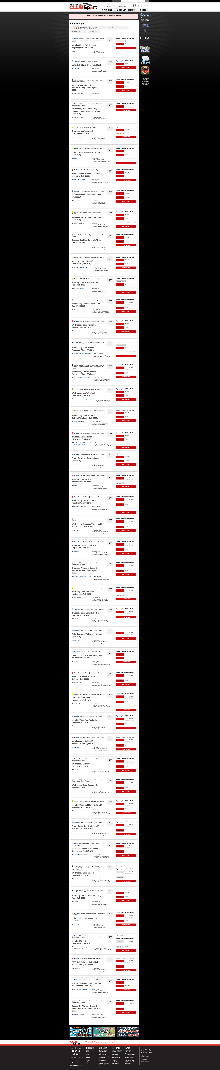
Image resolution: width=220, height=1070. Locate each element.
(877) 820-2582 (107, 6)
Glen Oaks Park (77, 947)
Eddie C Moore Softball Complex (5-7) (82, 267)
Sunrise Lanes (76, 200)
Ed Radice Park (76, 968)
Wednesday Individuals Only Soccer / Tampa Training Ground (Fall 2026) (86, 111)
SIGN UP (146, 5)
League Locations (116, 1057)
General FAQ (114, 1053)
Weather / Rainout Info (117, 1050)
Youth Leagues (102, 1058)
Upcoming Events (103, 1050)
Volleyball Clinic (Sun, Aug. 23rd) (86, 65)
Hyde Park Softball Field (78, 288)
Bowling (76, 191)
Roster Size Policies (116, 1056)
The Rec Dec (76, 68)
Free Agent (120, 658)
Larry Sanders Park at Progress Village (82, 353)
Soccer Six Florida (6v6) (104, 1063)
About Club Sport (129, 1050)
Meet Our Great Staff (129, 1056)
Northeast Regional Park (79, 1014)
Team (120, 82)
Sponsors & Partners (129, 1053)
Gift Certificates (102, 1064)
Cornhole (76, 235)
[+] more (81, 948)
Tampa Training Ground (78, 93)
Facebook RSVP (102, 1060)
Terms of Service (144, 1059)
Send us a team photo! (117, 1064)
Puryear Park (76, 769)
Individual (120, 44)
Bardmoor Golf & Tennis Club (80, 989)
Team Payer (114, 1060)
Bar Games (77, 913)
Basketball (77, 170)
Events (87, 1064)
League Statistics (116, 1058)
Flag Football (89, 1056)
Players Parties (102, 1057)
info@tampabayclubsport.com (76, 1057)
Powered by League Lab (145, 1061)
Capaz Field (76, 551)
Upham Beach (76, 640)
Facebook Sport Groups (104, 1056)
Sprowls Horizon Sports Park (80, 444)
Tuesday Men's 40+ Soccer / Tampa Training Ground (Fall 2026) (84, 87)
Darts (75, 300)
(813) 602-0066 (122, 6)
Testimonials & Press (129, 1060)
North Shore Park (77, 158)
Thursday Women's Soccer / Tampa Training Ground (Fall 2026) (84, 570)
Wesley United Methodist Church (80, 179)
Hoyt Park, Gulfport (77, 682)
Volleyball (77, 61)
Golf (75, 979)
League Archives (115, 1063)
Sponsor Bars (128, 1063)
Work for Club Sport (129, 1057)
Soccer (76, 38)
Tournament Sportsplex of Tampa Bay (81, 854)
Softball (76, 127)
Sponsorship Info (129, 1058)
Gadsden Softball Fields (78, 137)
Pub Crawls (101, 1061)
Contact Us (127, 1051)
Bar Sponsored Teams (130, 1054)
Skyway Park (76, 51)
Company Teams (102, 1054)
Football (76, 716)
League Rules (115, 1054)
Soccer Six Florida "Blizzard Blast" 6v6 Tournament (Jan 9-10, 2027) (86, 1008)
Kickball (76, 321)
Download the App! (116, 1051)
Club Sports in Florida (130, 1061)
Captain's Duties (115, 1061)
